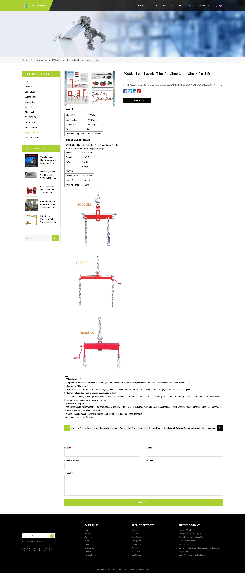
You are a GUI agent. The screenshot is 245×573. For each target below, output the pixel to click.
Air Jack (28, 107)
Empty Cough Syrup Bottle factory (192, 555)
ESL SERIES (30, 117)
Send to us (139, 100)
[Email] (52, 536)
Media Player (184, 544)
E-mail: (150, 448)
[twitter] (34, 549)
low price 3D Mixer (186, 530)
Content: (68, 473)
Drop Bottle (183, 551)
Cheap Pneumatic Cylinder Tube (191, 537)
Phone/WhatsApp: (72, 460)
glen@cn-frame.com (141, 570)
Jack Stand (30, 92)
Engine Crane (31, 102)
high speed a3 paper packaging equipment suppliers (199, 548)
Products (167, 6)
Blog (191, 6)
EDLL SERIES (31, 127)
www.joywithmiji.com (187, 541)
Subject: (151, 460)
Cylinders (29, 87)
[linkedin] (29, 549)
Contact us (203, 6)
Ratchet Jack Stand (33, 137)
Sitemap (88, 551)
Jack (27, 81)
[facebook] (24, 549)
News (181, 6)
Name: (67, 448)
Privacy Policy (90, 555)
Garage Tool (30, 97)
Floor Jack (29, 112)
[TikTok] (50, 549)
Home (140, 6)
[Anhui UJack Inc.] (35, 526)
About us (152, 6)
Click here (40, 542)
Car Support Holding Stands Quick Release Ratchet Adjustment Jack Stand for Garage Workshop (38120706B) (178, 428)
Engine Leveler (45, 60)
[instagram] (45, 549)
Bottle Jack (30, 122)
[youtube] (39, 549)
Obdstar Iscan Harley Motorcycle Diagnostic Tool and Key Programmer (111, 428)
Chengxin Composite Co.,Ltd (190, 534)
